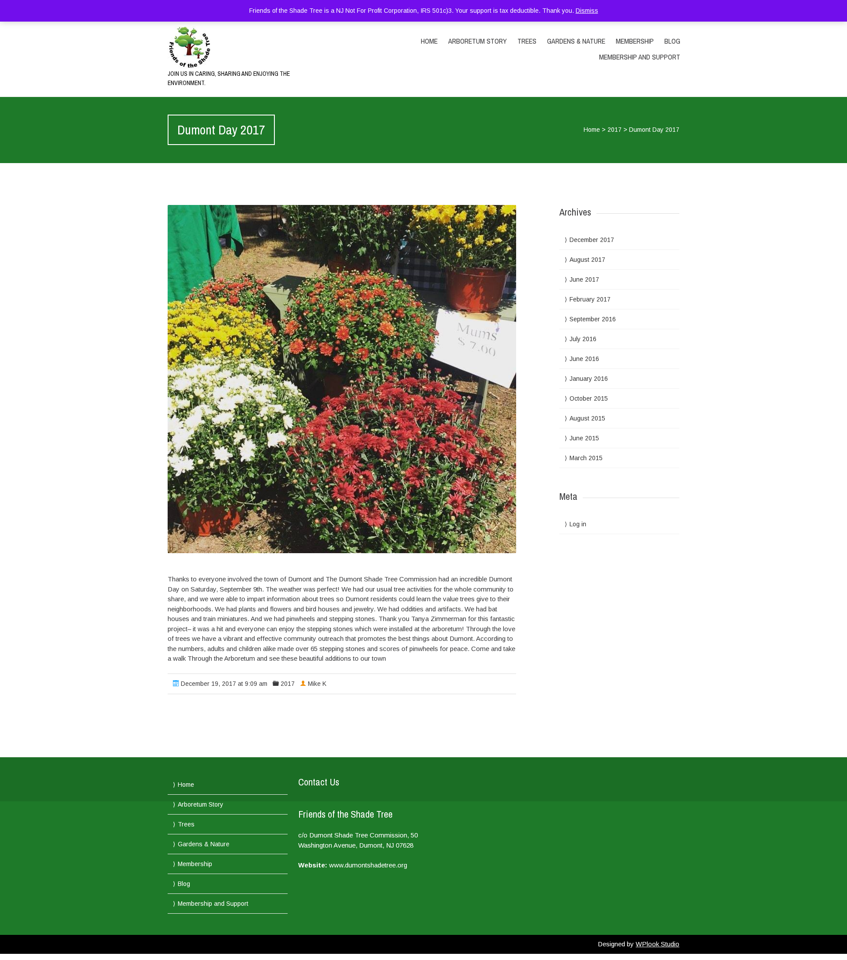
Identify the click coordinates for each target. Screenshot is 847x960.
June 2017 (584, 279)
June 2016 (584, 358)
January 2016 (589, 378)
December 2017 (592, 239)
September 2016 (593, 319)
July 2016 (583, 338)
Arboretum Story (477, 41)
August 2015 (587, 418)
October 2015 (589, 398)
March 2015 (586, 457)
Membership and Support (639, 57)
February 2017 (590, 299)
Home (429, 41)
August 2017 (587, 259)
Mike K (317, 683)
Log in (578, 524)
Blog (672, 41)
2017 (614, 129)
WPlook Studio (657, 944)
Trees (526, 41)
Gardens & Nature (576, 41)
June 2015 (584, 438)
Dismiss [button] (587, 10)
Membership (635, 41)
